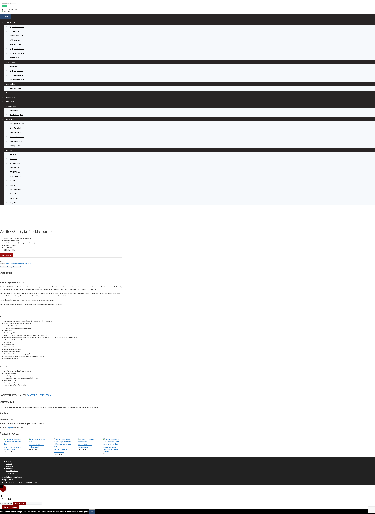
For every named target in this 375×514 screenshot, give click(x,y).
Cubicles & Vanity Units (16, 115)
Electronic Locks (14, 167)
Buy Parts (9, 150)
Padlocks (12, 185)
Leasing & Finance (15, 146)
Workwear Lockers (15, 40)
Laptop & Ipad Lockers (16, 71)
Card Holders (14, 198)
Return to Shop (19, 503)
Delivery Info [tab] (11, 267)
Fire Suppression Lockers (17, 53)
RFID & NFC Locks (15, 172)
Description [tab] (3, 267)
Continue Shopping (10, 507)
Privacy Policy (10, 473)
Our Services (10, 119)
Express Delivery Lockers (17, 27)
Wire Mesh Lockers (15, 44)
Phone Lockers (14, 66)
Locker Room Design (16, 128)
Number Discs (14, 194)
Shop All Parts (14, 203)
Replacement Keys (15, 189)
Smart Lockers (10, 84)
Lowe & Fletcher (27, 263)
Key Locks (13, 154)
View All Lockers (14, 58)
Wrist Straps (13, 181)
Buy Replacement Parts (17, 124)
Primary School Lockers (16, 36)
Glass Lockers (10, 102)
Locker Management (16, 141)
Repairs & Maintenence (17, 137)
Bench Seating (14, 110)
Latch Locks (13, 159)
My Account (9, 468)
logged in (10, 428)
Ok (92, 512)
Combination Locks (15, 163)
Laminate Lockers (11, 93)
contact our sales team (39, 395)
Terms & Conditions (12, 471)
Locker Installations (15, 132)
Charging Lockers (11, 62)
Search (4, 6)
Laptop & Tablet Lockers (17, 49)
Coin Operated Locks (16, 176)
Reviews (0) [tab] (18, 267)
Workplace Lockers (15, 88)
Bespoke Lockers (11, 97)
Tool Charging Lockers (16, 75)
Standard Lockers (11, 22)
